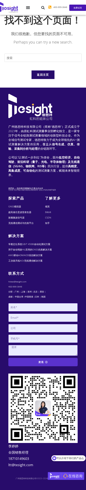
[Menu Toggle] (28, 7)
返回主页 (43, 75)
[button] (43, 8)
